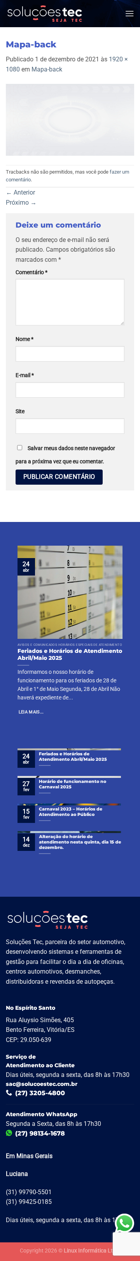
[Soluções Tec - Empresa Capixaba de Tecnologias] (45, 13)
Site (20, 411)
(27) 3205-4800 (40, 1093)
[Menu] (129, 13)
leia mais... (31, 712)
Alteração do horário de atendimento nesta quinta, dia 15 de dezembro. (80, 842)
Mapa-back (47, 69)
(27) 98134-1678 (40, 1133)
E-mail (25, 375)
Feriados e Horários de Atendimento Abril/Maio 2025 (70, 654)
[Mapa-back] (70, 119)
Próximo (21, 202)
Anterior (20, 192)
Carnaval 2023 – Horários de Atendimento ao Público (70, 811)
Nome (24, 339)
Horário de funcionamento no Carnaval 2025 (72, 784)
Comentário (31, 272)
